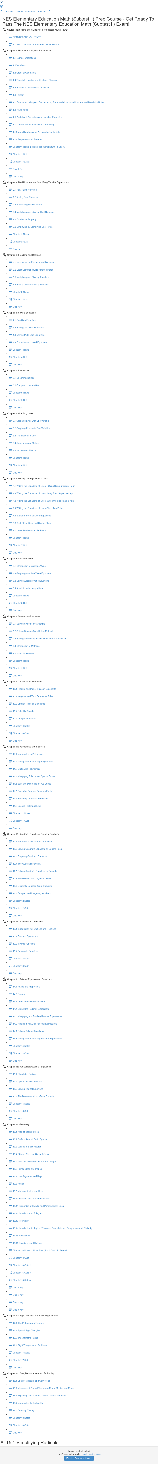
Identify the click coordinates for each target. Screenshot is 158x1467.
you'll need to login (91, 1454)
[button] (2, 2)
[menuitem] (2, 7)
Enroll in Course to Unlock (79, 1458)
